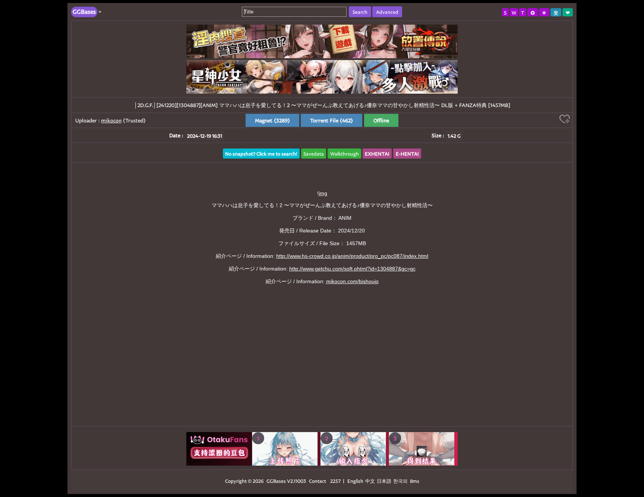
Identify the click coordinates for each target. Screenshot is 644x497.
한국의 (401, 481)
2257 (335, 481)
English (355, 481)
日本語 (384, 481)
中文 (370, 481)
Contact (317, 481)
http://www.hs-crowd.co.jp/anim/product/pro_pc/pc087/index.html (352, 256)
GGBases (276, 481)
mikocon (111, 120)
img (323, 193)
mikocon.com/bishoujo (352, 281)
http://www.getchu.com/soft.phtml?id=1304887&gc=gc (352, 269)
